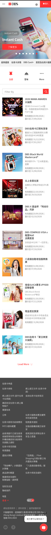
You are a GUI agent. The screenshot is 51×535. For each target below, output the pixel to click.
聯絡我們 (6, 490)
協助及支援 (7, 486)
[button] (8, 500)
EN (28, 500)
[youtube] (5, 527)
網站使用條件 (9, 508)
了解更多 (12, 47)
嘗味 (26, 79)
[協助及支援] (36, 4)
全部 (11, 79)
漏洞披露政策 (35, 508)
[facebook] (13, 527)
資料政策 (22, 508)
